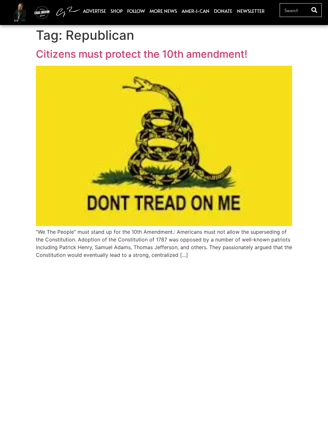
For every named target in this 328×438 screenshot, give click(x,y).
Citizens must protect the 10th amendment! (141, 54)
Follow (136, 10)
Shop (117, 10)
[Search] (314, 10)
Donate (223, 10)
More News (163, 10)
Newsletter (251, 10)
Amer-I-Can (195, 10)
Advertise (94, 10)
